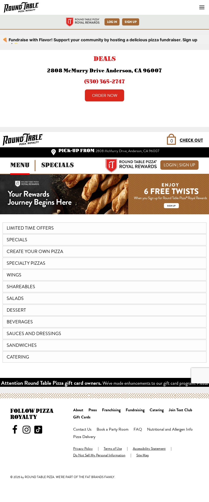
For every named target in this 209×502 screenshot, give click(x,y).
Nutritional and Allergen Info (170, 429)
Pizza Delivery (84, 437)
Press (92, 410)
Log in (112, 22)
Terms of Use (113, 449)
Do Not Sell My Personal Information (99, 455)
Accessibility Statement (149, 449)
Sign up (131, 22)
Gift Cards (81, 417)
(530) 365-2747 (104, 81)
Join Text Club (180, 410)
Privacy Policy (83, 449)
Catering (157, 410)
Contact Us (82, 429)
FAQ (138, 429)
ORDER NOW (104, 95)
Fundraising (135, 410)
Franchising (111, 410)
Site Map (142, 455)
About (78, 410)
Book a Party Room (112, 429)
